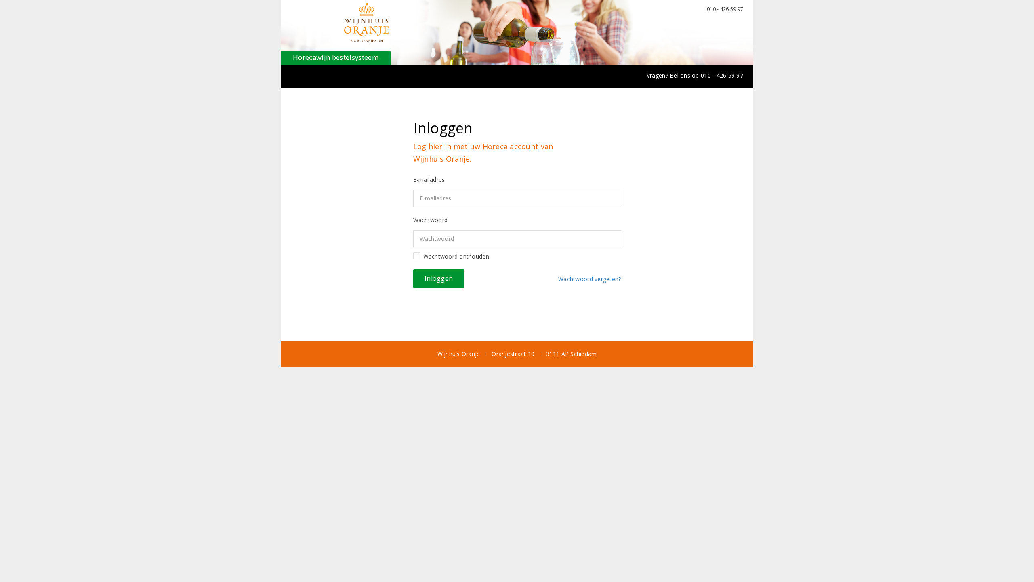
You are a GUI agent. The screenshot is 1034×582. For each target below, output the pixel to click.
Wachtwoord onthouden (456, 256)
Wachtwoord (430, 220)
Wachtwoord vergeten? (588, 279)
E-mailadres (429, 179)
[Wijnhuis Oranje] (366, 22)
